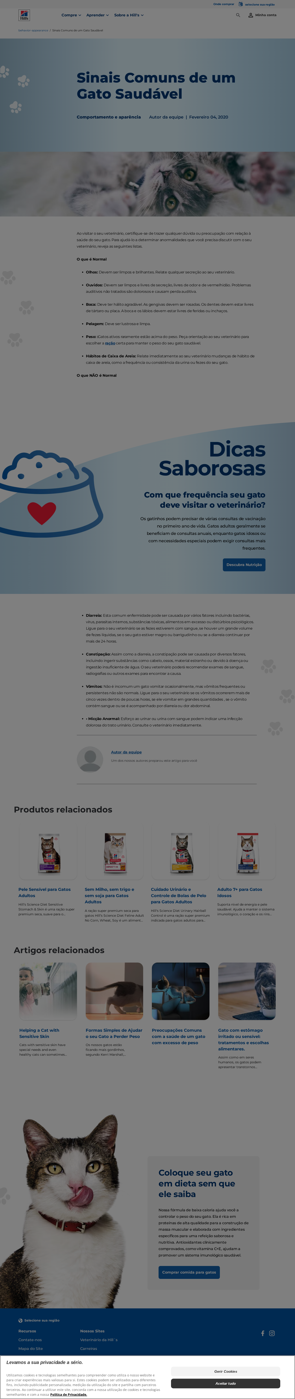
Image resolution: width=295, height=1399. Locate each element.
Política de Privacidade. (68, 1394)
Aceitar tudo (225, 1383)
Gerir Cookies (225, 1371)
